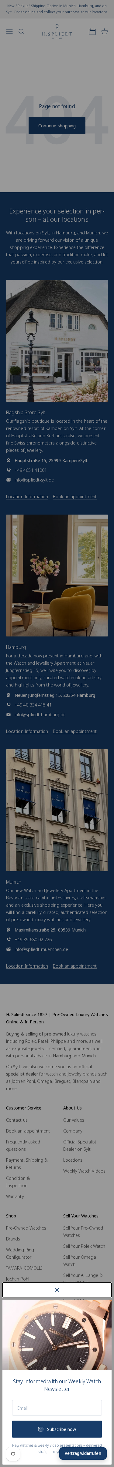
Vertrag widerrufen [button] (83, 1453)
